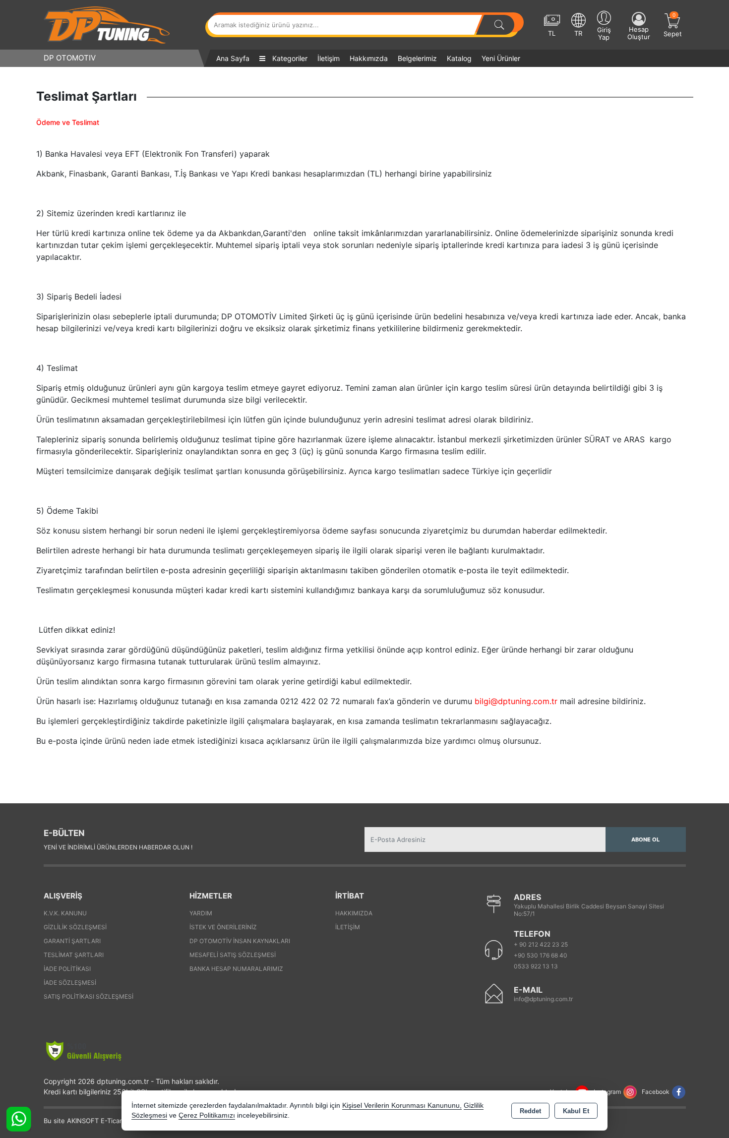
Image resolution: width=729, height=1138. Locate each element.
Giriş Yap (604, 33)
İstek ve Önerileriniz (223, 927)
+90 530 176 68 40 (540, 955)
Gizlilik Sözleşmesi (75, 927)
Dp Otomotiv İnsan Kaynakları (239, 941)
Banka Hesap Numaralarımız (236, 968)
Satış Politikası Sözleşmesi (88, 996)
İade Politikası (67, 968)
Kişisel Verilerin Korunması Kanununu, (402, 1105)
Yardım (200, 913)
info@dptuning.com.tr (543, 999)
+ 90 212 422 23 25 (541, 944)
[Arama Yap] (499, 25)
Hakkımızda (369, 58)
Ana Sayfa (232, 58)
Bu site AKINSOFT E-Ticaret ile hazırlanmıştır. (113, 1121)
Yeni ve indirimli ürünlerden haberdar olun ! (118, 847)
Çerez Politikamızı (207, 1115)
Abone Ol (645, 839)
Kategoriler (288, 58)
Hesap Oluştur (638, 33)
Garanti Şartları (72, 941)
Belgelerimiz (417, 58)
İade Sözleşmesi (70, 982)
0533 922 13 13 (536, 966)
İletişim (328, 58)
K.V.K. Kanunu (65, 913)
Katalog (459, 58)
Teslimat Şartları (74, 954)
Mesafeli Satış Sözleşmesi (232, 954)
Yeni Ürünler (501, 58)
